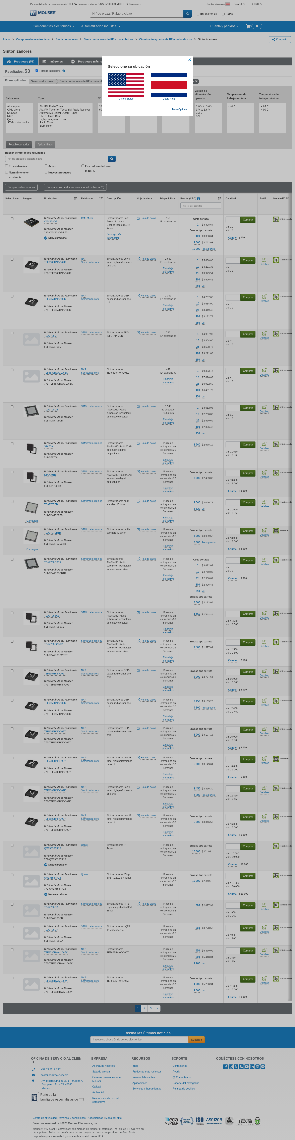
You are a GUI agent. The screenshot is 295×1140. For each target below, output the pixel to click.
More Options (179, 109)
